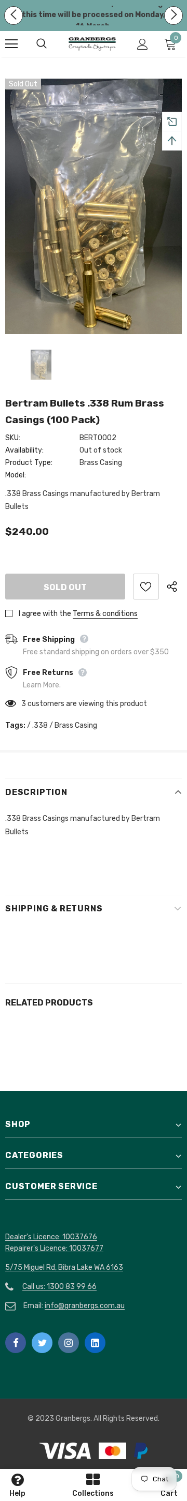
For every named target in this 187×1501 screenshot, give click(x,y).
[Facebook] (15, 1342)
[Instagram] (68, 1342)
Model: (15, 475)
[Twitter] (42, 1342)
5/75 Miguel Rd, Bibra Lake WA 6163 (64, 1267)
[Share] (174, 586)
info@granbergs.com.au (85, 1305)
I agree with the (45, 613)
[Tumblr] (95, 1342)
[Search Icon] (52, 44)
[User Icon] (142, 44)
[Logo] (92, 44)
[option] (93, 206)
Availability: (24, 450)
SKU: (12, 437)
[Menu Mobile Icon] (11, 44)
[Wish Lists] (146, 586)
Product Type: (28, 462)
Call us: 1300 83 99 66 (59, 1286)
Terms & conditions (105, 613)
